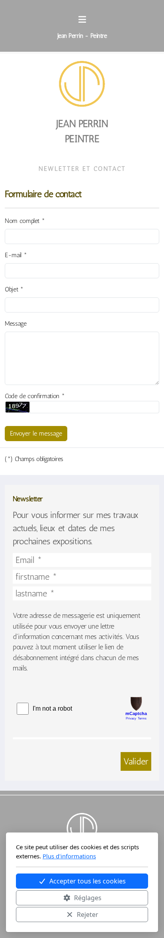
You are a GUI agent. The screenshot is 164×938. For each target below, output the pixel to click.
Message (16, 323)
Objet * (14, 289)
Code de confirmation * (34, 396)
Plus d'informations (69, 856)
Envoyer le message (36, 433)
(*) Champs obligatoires (34, 459)
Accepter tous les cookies (87, 881)
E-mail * (16, 255)
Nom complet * (25, 221)
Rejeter (87, 914)
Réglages (88, 897)
